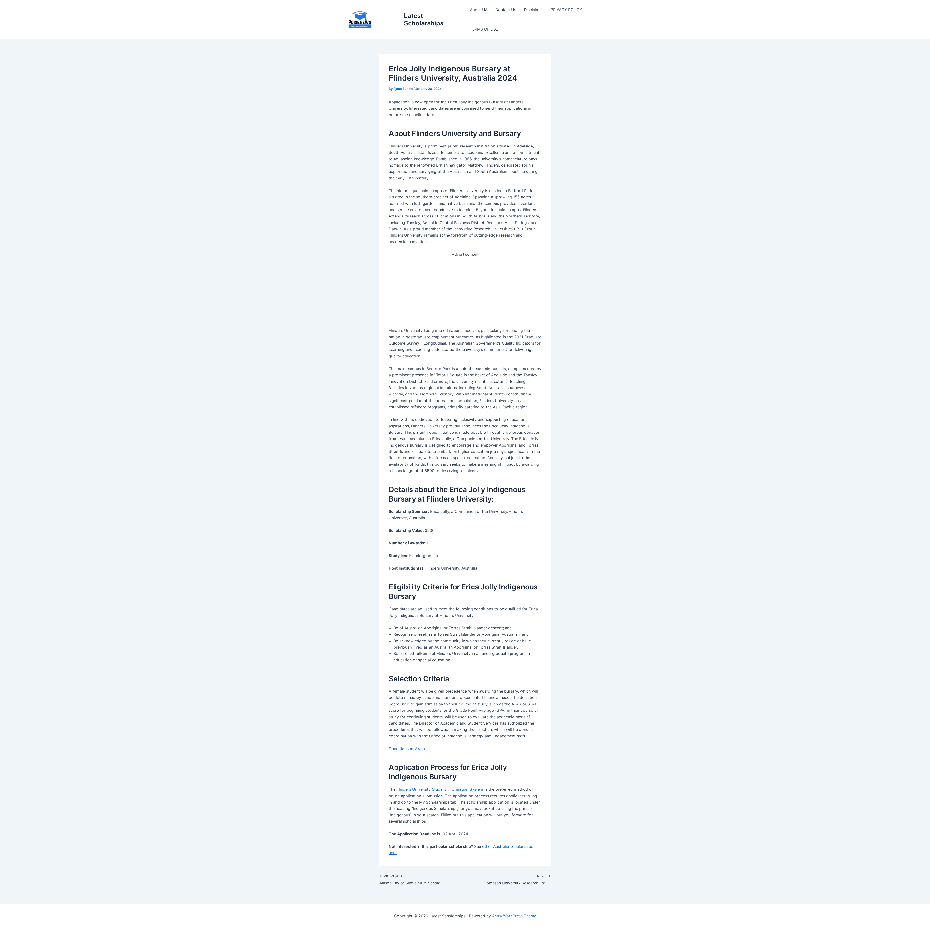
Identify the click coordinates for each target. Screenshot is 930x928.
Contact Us (505, 9)
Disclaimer (533, 9)
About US (479, 9)
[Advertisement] (465, 291)
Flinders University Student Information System (440, 789)
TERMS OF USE (484, 29)
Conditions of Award (407, 748)
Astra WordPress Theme (514, 915)
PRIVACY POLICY (566, 9)
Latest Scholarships (423, 19)
